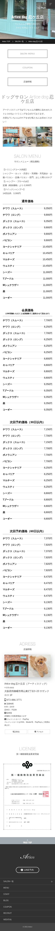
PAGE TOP (27, 842)
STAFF (6, 894)
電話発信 (16, 732)
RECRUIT (7, 913)
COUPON (7, 907)
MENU (6, 888)
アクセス (39, 732)
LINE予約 (29, 870)
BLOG (6, 901)
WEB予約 (7, 920)
